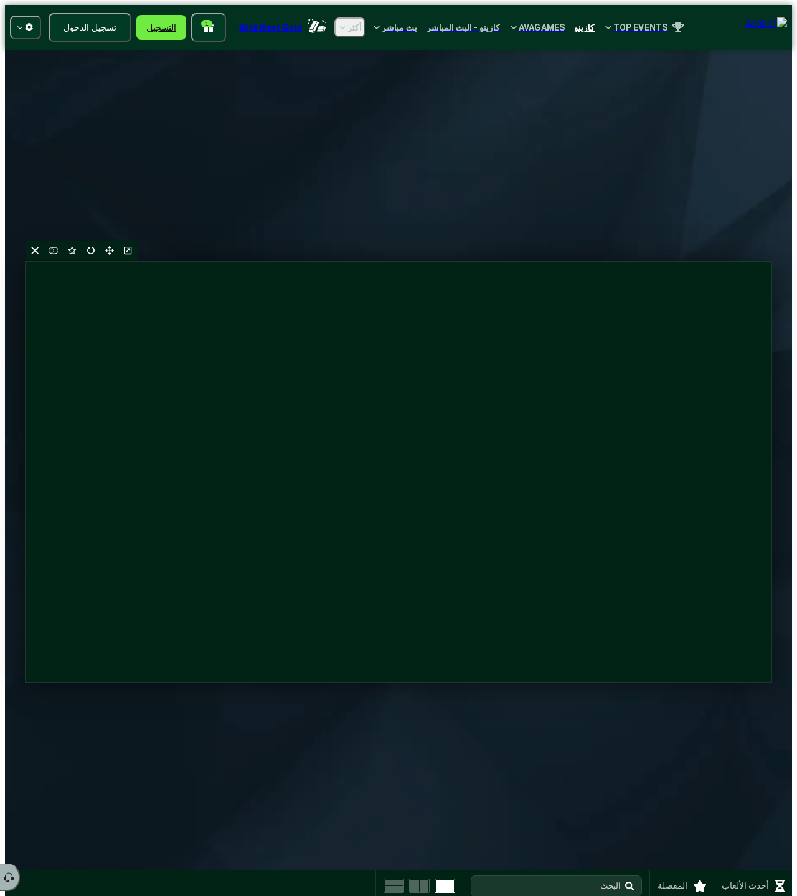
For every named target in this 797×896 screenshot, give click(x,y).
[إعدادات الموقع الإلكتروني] (25, 27)
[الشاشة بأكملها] (109, 250)
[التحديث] (91, 250)
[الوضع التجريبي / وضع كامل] (53, 250)
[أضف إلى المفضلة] (72, 250)
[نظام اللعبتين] (419, 886)
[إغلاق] (35, 250)
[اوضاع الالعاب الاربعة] (394, 886)
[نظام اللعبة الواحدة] (445, 886)
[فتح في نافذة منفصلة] (128, 250)
